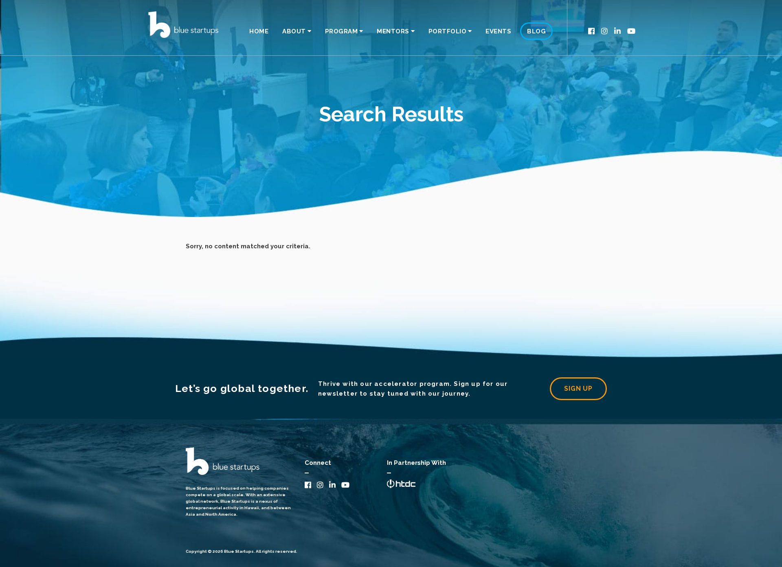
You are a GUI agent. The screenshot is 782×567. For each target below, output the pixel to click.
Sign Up (578, 388)
